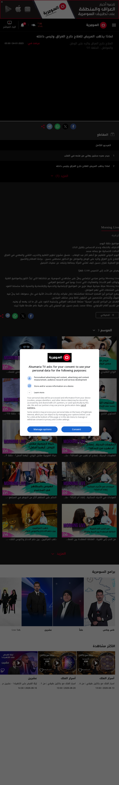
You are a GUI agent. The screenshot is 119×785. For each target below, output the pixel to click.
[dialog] (59, 392)
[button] (59, 392)
